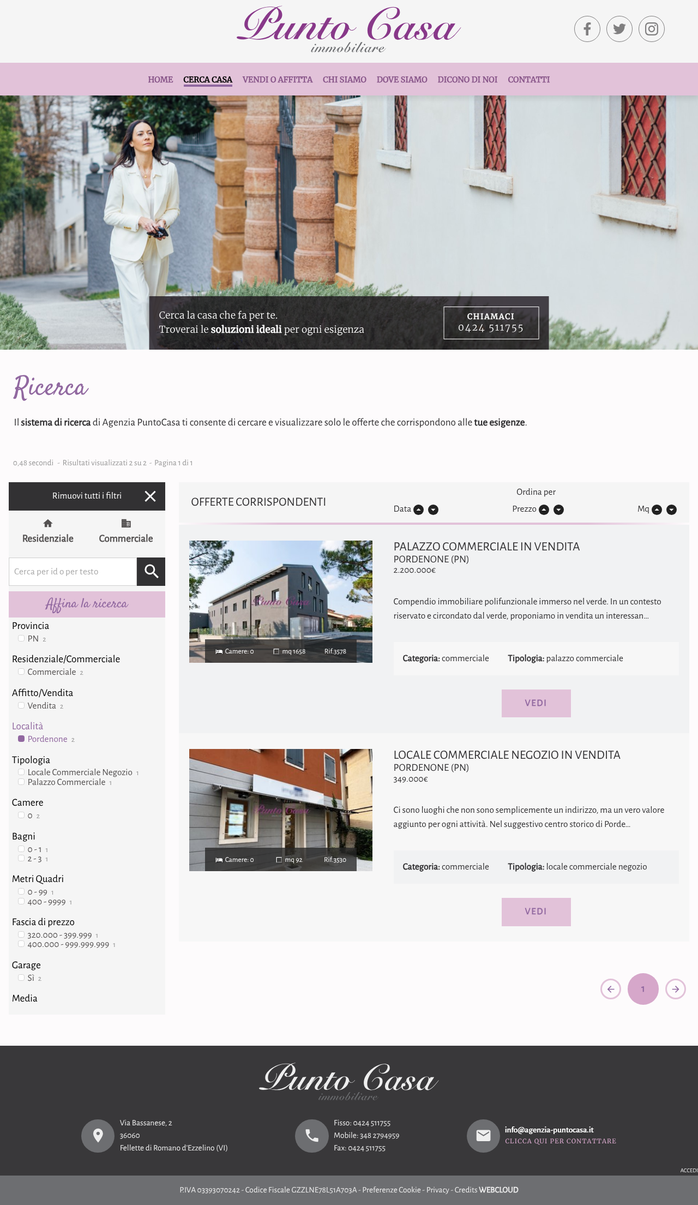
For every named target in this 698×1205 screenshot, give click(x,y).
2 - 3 (38, 859)
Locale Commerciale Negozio (83, 772)
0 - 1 (38, 849)
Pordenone (51, 739)
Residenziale (48, 538)
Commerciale (126, 538)
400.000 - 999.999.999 (72, 944)
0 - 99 (41, 892)
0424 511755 (371, 1123)
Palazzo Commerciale (70, 782)
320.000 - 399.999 (63, 935)
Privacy (437, 1190)
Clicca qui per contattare (561, 1142)
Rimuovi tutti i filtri (106, 496)
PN (37, 639)
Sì (35, 978)
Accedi (689, 1171)
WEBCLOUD (499, 1190)
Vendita (46, 706)
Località (28, 726)
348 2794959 (379, 1136)
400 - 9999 (50, 902)
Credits (466, 1190)
